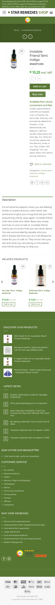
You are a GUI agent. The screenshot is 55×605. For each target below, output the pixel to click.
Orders (7, 477)
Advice (7, 487)
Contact (7, 498)
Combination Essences (31, 30)
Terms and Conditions (14, 491)
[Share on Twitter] (42, 182)
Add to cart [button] (8, 304)
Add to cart (39, 86)
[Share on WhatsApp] (32, 182)
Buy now (37, 94)
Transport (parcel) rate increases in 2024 (30, 430)
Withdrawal (9, 484)
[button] (4, 12)
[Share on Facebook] (37, 182)
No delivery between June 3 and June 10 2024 (29, 422)
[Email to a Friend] (47, 182)
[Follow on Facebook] (4, 558)
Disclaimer (9, 505)
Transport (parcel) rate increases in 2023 (29, 438)
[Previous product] (30, 36)
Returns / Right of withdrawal (17, 480)
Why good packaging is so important (28, 403)
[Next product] (25, 36)
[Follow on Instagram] (9, 558)
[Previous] (2, 287)
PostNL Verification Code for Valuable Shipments (28, 396)
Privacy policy (10, 494)
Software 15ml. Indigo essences (39, 291)
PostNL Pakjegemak (13, 542)
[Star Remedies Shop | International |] (28, 12)
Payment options (12, 473)
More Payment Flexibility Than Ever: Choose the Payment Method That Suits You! (30, 413)
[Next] (52, 287)
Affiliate (7, 501)
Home (16, 30)
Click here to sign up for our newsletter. (21, 456)
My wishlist (9, 470)
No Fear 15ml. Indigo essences (12, 291)
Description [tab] (9, 199)
